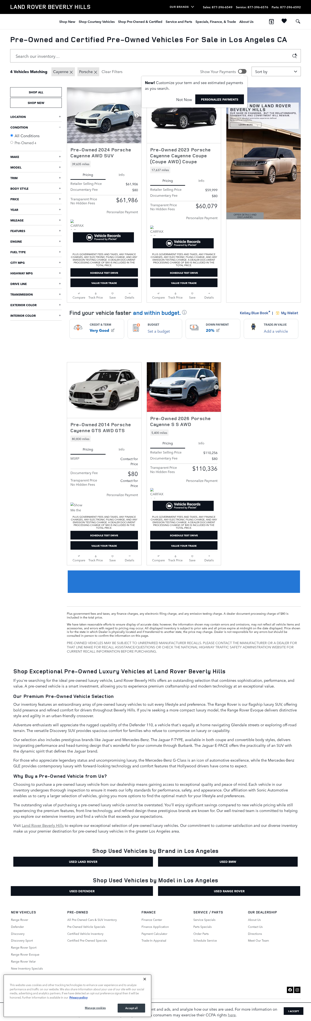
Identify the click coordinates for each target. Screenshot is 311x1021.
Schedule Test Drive (104, 273)
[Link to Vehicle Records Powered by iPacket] (103, 237)
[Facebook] (290, 990)
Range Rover (19, 919)
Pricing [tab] (88, 174)
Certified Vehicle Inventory (85, 933)
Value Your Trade (104, 283)
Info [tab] (122, 174)
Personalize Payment (122, 211)
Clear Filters (112, 71)
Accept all (131, 1008)
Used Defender (82, 891)
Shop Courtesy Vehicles (97, 21)
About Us (246, 21)
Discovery (18, 933)
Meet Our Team (258, 940)
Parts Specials (202, 926)
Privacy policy (78, 997)
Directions (255, 933)
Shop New (67, 21)
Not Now (184, 99)
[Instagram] (297, 990)
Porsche (86, 71)
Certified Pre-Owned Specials (87, 940)
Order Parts (201, 933)
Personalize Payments (219, 99)
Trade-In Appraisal (154, 940)
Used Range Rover (229, 891)
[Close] (144, 979)
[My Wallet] (271, 21)
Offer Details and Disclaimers (247, 216)
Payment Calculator (154, 933)
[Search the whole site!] (298, 21)
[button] (104, 164)
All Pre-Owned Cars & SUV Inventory (92, 919)
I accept (293, 1011)
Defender (17, 926)
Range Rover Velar (23, 961)
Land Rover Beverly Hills (43, 825)
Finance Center (152, 919)
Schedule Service (205, 940)
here (232, 1014)
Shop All (36, 92)
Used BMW (228, 861)
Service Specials (204, 919)
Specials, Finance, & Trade (215, 21)
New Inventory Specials (27, 968)
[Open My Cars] (283, 21)
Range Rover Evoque (25, 954)
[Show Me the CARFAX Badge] (78, 507)
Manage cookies (95, 1008)
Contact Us (255, 926)
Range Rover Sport (23, 947)
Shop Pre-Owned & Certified (140, 21)
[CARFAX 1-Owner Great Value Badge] (78, 225)
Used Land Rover (83, 861)
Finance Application (155, 926)
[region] (77, 995)
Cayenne (60, 71)
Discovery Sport (22, 940)
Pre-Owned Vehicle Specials (86, 926)
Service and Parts (179, 21)
